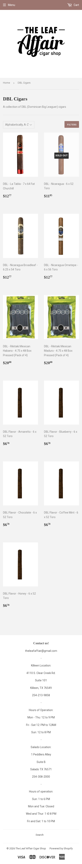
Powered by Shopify (61, 848)
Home (6, 82)
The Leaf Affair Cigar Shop (31, 848)
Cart (76, 5)
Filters (71, 124)
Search (40, 834)
